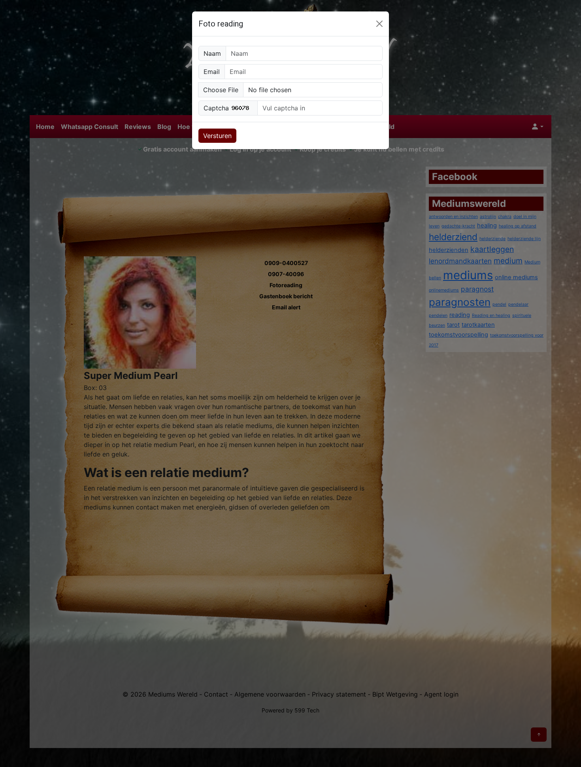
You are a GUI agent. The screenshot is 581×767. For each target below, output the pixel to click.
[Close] (379, 23)
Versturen (217, 136)
